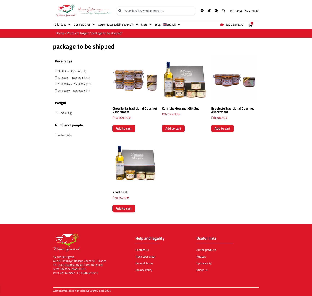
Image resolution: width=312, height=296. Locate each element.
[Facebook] (202, 11)
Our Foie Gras (82, 24)
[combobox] (156, 11)
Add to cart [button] (124, 128)
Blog (158, 24)
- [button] (72, 71)
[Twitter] (209, 11)
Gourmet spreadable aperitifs (116, 24)
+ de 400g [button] (65, 112)
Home (60, 33)
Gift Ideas (60, 24)
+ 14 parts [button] (65, 135)
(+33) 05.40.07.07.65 (70, 265)
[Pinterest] (216, 11)
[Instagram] (223, 11)
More (144, 24)
